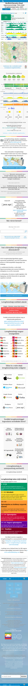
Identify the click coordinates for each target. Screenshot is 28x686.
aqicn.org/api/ (21, 215)
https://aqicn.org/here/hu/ (14, 182)
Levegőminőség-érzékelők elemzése (13, 614)
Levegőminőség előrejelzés (13, 623)
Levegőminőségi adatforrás (13, 620)
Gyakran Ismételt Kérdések (13, 617)
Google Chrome (7, 394)
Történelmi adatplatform (13, 626)
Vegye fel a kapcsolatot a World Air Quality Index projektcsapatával (14, 603)
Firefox (20, 394)
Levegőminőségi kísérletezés (13, 613)
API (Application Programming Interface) (13, 625)
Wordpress (8, 404)
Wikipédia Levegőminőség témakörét (15, 541)
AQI (7, 13)
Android (20, 374)
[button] (14, 57)
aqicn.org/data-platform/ (14, 325)
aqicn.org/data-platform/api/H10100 (20, 210)
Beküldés (23, 676)
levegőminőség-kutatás (14, 609)
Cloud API (20, 404)
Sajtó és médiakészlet (14, 605)
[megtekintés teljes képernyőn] (25, 13)
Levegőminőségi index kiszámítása (14, 621)
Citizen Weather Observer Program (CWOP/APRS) (13, 655)
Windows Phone (7, 384)
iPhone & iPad (8, 374)
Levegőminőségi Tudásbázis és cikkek (14, 611)
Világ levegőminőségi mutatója (17, 562)
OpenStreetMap (20, 62)
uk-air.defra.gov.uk (15, 142)
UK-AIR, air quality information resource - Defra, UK (13, 656)
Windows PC (20, 384)
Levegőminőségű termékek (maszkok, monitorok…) (14, 624)
